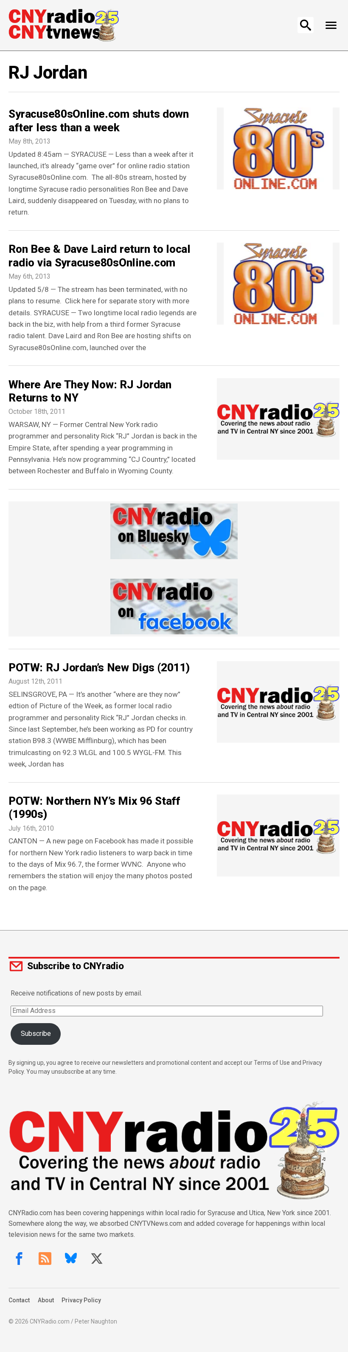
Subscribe (36, 1034)
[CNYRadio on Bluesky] (70, 1258)
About (46, 1300)
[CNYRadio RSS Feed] (45, 1258)
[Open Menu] (331, 25)
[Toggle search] (305, 25)
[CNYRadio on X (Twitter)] (96, 1258)
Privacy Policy (81, 1300)
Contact (19, 1300)
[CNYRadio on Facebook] (19, 1258)
